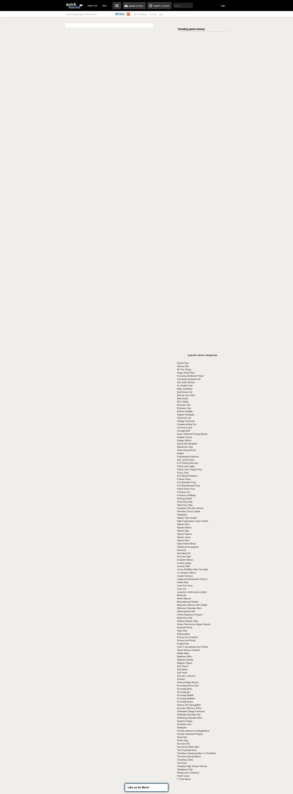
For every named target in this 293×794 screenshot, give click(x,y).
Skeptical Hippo (184, 721)
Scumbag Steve (185, 701)
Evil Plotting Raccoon (187, 462)
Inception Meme (185, 559)
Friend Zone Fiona (186, 488)
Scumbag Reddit (185, 695)
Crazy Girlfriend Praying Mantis (192, 433)
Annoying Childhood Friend (190, 375)
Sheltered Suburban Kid (188, 714)
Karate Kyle (182, 582)
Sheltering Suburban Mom (189, 717)
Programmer (183, 643)
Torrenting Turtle (185, 759)
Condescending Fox (187, 424)
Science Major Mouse (187, 682)
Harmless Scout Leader (188, 511)
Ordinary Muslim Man (187, 621)
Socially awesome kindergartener (193, 730)
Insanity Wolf (183, 566)
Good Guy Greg (184, 504)
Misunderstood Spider (187, 601)
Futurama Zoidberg (186, 495)
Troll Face (182, 762)
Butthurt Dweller (185, 411)
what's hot (92, 5)
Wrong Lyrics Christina (188, 772)
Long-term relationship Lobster (192, 592)
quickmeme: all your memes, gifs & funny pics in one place (74, 5)
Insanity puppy (184, 562)
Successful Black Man (188, 746)
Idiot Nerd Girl (184, 553)
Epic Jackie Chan (185, 459)
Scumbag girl (183, 691)
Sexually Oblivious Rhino (189, 708)
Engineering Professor (188, 456)
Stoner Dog (182, 740)
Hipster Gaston (184, 533)
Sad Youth (182, 672)
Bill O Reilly (183, 401)
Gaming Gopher (184, 498)
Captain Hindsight (185, 414)
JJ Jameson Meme (186, 572)
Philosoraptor (183, 633)
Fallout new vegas (186, 466)
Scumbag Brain (184, 688)
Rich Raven (182, 666)
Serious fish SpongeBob (189, 704)
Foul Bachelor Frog (186, 482)
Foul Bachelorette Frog (188, 485)
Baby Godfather (184, 388)
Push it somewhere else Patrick (192, 646)
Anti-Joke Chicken (186, 382)
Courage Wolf (183, 430)
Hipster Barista (184, 527)
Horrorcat (181, 550)
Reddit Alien (183, 653)
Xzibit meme (183, 775)
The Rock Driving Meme (189, 756)
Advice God (183, 366)
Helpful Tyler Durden (187, 517)
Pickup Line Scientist (187, 637)
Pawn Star (182, 630)
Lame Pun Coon (185, 585)
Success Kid (183, 743)
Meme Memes (184, 598)
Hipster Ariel (183, 524)
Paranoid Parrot (184, 627)
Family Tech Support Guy (189, 469)
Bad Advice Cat (184, 392)
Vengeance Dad (184, 769)
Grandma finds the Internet (190, 508)
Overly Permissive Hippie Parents (193, 624)
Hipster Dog (183, 530)
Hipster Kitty (183, 540)
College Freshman (186, 421)
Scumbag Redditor (186, 698)
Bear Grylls (182, 398)
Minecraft (181, 595)
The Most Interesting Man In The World (196, 753)
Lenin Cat (181, 588)
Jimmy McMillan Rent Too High (192, 569)
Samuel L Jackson (186, 675)
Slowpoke (182, 727)
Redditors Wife (184, 656)
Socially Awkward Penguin (190, 733)
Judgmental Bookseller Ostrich (192, 579)
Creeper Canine (184, 437)
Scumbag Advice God (188, 685)
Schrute (181, 679)
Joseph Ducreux (185, 575)
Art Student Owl (185, 385)
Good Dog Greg (184, 501)
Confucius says (184, 427)
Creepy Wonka (184, 440)
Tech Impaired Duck (187, 750)
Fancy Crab (182, 472)
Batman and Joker (186, 395)
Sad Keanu (182, 669)
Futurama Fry (183, 492)
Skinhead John (184, 724)
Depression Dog (185, 446)
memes (153, 14)
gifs (161, 14)
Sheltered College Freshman (191, 711)
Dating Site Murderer (187, 443)
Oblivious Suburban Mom (189, 608)
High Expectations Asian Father (192, 521)
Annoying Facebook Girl (189, 379)
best (104, 5)
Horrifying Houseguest (188, 546)
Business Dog (184, 408)
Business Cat (183, 404)
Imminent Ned (184, 556)
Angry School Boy (186, 372)
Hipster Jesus (184, 537)
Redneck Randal (185, 659)
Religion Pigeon (184, 662)
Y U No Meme (184, 779)
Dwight (180, 453)
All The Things (184, 369)
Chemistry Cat (184, 417)
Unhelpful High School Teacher (192, 766)
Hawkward (182, 514)
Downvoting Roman (186, 450)
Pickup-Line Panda (186, 640)
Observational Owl (186, 611)
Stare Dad (182, 737)
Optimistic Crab (184, 617)
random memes (117, 5)
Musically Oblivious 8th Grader (192, 604)
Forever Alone (184, 479)
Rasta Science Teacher (188, 650)
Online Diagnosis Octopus (190, 614)
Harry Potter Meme (186, 543)
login (223, 5)
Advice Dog (182, 362)
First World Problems (187, 475)
